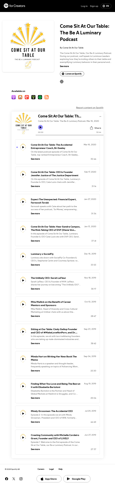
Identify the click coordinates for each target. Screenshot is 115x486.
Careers (41, 469)
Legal (51, 469)
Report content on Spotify (89, 107)
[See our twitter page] (14, 479)
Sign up (94, 6)
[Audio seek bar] (69, 135)
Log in (84, 6)
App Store (51, 478)
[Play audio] (100, 116)
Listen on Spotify (73, 73)
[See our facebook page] (6, 479)
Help (61, 469)
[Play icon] (40, 127)
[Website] (61, 81)
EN (107, 5)
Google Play (79, 478)
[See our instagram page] (21, 479)
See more (64, 66)
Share (97, 128)
